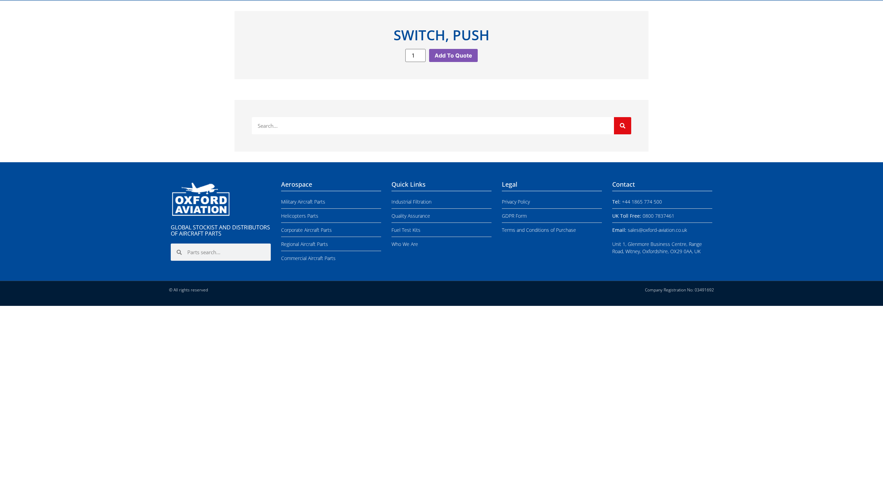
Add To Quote (453, 55)
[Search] (622, 125)
